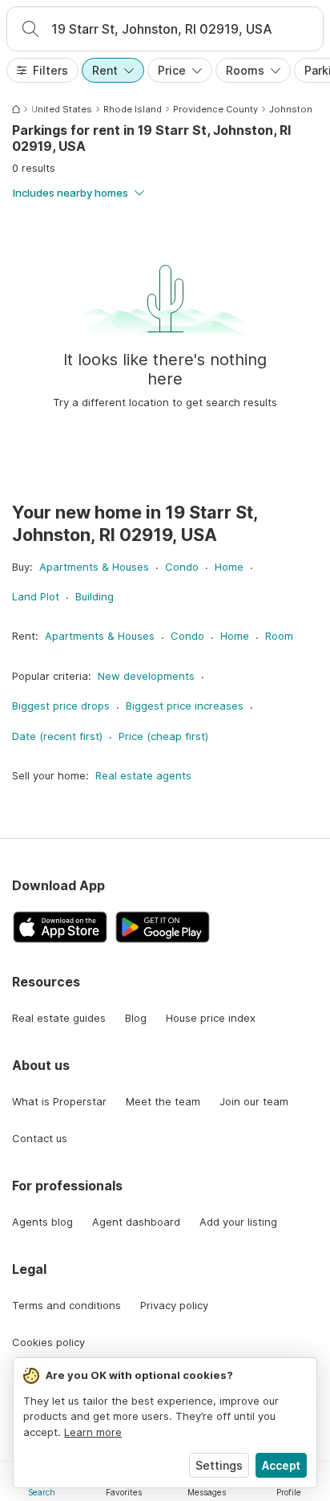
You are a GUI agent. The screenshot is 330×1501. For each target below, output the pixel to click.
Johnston (290, 109)
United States (61, 109)
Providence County (215, 109)
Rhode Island (132, 109)
